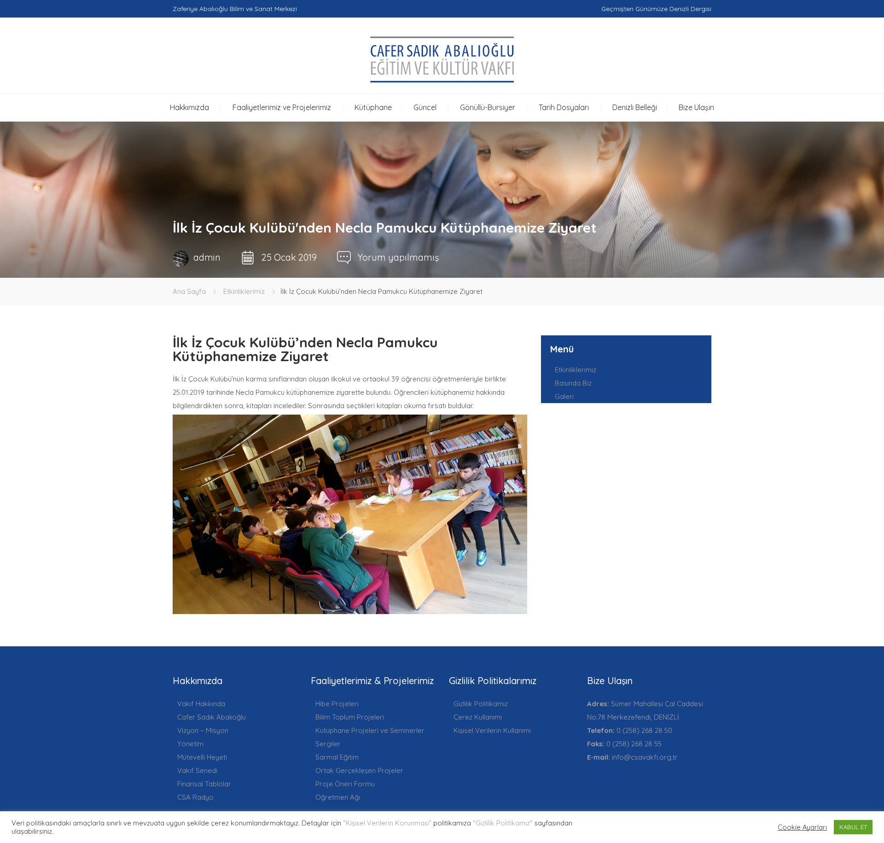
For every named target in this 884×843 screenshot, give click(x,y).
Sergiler (328, 743)
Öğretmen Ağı (337, 797)
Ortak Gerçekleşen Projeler (359, 770)
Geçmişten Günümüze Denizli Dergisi (656, 9)
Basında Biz (573, 383)
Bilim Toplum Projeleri (349, 717)
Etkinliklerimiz (244, 291)
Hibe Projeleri (337, 703)
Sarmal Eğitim (337, 757)
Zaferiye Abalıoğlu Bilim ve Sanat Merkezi (235, 9)
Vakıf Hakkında (201, 703)
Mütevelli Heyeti (202, 757)
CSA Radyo (195, 797)
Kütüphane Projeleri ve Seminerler (370, 730)
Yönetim (190, 743)
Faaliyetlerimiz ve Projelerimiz (282, 107)
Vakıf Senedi (197, 770)
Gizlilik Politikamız (481, 703)
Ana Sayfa (189, 291)
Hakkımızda (189, 107)
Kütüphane (373, 107)
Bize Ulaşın (696, 107)
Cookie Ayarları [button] (802, 827)
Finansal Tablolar (204, 783)
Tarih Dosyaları (564, 107)
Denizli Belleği (634, 107)
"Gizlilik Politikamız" (503, 823)
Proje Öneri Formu (345, 783)
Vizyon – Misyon (202, 730)
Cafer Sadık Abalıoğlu (211, 717)
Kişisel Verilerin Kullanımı (492, 730)
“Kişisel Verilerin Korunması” (387, 823)
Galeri (564, 396)
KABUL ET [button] (853, 827)
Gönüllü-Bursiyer (487, 107)
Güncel (424, 107)
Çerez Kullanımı (478, 717)
